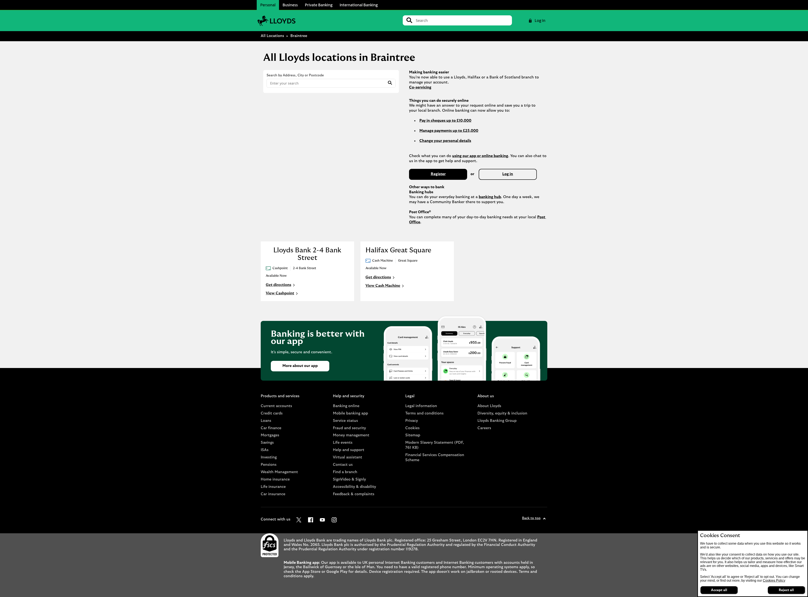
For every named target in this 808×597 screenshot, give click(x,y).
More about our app (300, 366)
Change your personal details (445, 141)
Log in (507, 174)
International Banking (359, 4)
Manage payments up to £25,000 (448, 131)
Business (290, 4)
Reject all (786, 590)
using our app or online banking (480, 156)
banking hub (490, 197)
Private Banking (318, 4)
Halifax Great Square (398, 250)
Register (438, 174)
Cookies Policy (774, 580)
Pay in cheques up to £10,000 (445, 121)
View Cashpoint (280, 293)
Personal (267, 4)
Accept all (719, 590)
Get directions (281, 285)
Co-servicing (420, 87)
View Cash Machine (382, 286)
